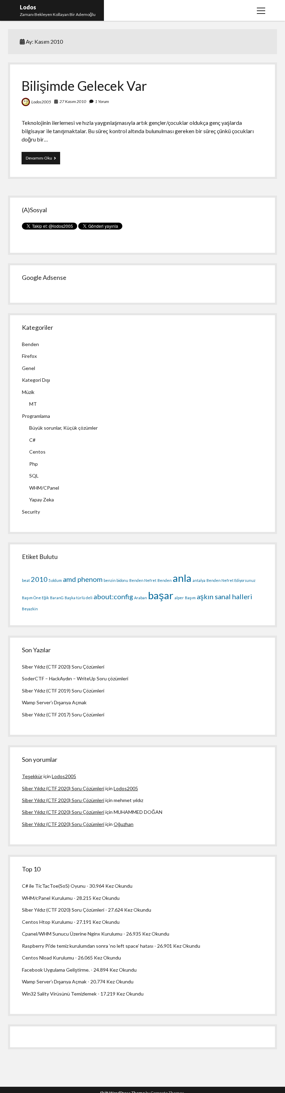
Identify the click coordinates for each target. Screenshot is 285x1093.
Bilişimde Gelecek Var (84, 86)
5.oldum (55, 580)
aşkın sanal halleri (224, 596)
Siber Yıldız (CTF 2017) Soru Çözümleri (63, 714)
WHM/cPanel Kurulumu (47, 898)
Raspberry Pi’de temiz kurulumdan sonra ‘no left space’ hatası (87, 946)
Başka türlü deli (78, 597)
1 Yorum (102, 101)
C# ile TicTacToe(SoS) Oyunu (54, 886)
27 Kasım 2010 (72, 101)
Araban (140, 597)
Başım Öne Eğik (35, 597)
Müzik (28, 392)
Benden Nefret (142, 580)
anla (182, 578)
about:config (113, 596)
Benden (30, 344)
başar (160, 595)
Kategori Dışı (36, 380)
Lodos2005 (41, 101)
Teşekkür (32, 776)
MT (33, 404)
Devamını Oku (43, 159)
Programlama (36, 416)
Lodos (28, 7)
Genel (28, 368)
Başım (190, 597)
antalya (199, 580)
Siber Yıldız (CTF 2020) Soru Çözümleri (63, 667)
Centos (37, 452)
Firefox (29, 356)
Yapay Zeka (41, 499)
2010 (39, 579)
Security (31, 512)
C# (32, 440)
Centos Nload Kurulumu (48, 958)
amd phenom (83, 579)
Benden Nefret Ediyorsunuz (230, 580)
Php (33, 464)
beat (26, 580)
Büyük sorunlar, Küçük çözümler (63, 428)
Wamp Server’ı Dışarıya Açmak (54, 702)
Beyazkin (30, 608)
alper (179, 597)
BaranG (57, 597)
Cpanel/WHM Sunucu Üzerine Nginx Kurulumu (72, 934)
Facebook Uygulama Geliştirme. (56, 970)
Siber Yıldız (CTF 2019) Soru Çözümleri (63, 691)
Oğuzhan (123, 824)
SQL (34, 476)
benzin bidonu (116, 580)
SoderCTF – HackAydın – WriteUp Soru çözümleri (75, 678)
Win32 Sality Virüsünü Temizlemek (59, 994)
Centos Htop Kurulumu (47, 922)
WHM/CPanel (44, 488)
